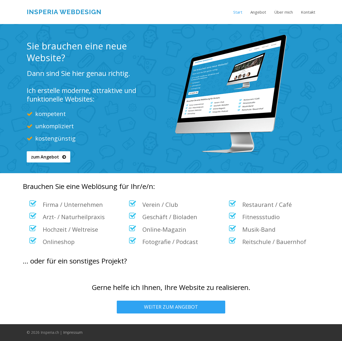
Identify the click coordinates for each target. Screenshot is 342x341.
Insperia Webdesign (64, 12)
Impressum (73, 332)
